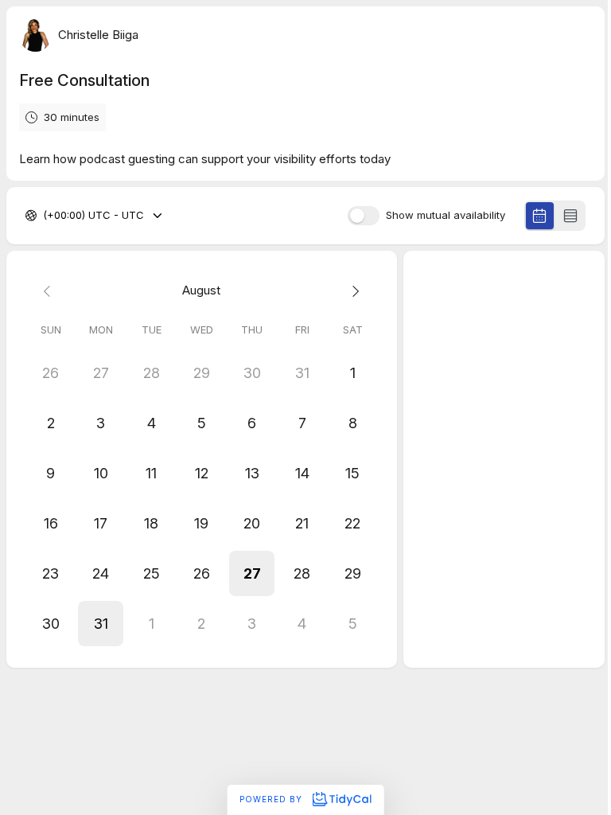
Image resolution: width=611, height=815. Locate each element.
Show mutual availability (445, 215)
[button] (252, 573)
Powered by (272, 799)
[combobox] (44, 216)
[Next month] (352, 291)
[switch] (363, 215)
